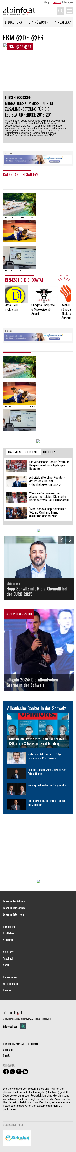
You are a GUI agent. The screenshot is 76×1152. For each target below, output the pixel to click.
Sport (6, 965)
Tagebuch (8, 958)
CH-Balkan (8, 933)
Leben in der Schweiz (14, 901)
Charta (6, 1055)
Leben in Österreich (13, 914)
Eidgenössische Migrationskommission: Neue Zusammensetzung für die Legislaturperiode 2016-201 (29, 106)
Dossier (7, 990)
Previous (60, 278)
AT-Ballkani (64, 22)
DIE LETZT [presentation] (50, 452)
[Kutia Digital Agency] (23, 1026)
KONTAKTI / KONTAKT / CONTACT (20, 1044)
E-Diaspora (13, 22)
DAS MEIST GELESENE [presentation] (22, 452)
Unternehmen (10, 977)
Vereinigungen (10, 984)
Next (67, 278)
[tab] (23, 452)
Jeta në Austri (38, 22)
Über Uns (8, 1049)
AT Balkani (8, 940)
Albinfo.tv (8, 952)
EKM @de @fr (20, 46)
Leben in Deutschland (14, 908)
